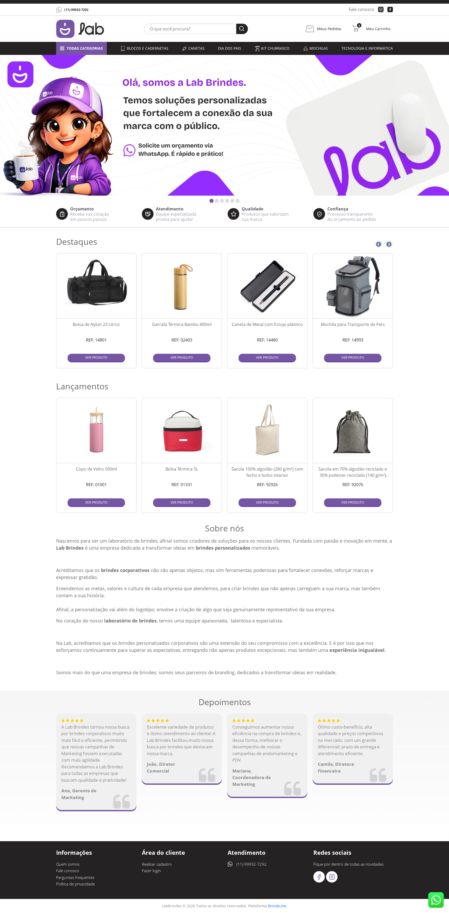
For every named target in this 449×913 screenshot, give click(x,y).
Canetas (196, 48)
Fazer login (151, 870)
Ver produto (96, 357)
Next (389, 244)
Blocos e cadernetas (147, 48)
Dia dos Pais (229, 48)
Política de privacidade (75, 883)
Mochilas (318, 48)
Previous (378, 244)
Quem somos (68, 864)
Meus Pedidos (329, 29)
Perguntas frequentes (75, 877)
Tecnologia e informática (367, 48)
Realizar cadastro (157, 864)
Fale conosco (361, 9)
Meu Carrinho (378, 29)
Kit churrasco (275, 48)
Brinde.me (277, 905)
